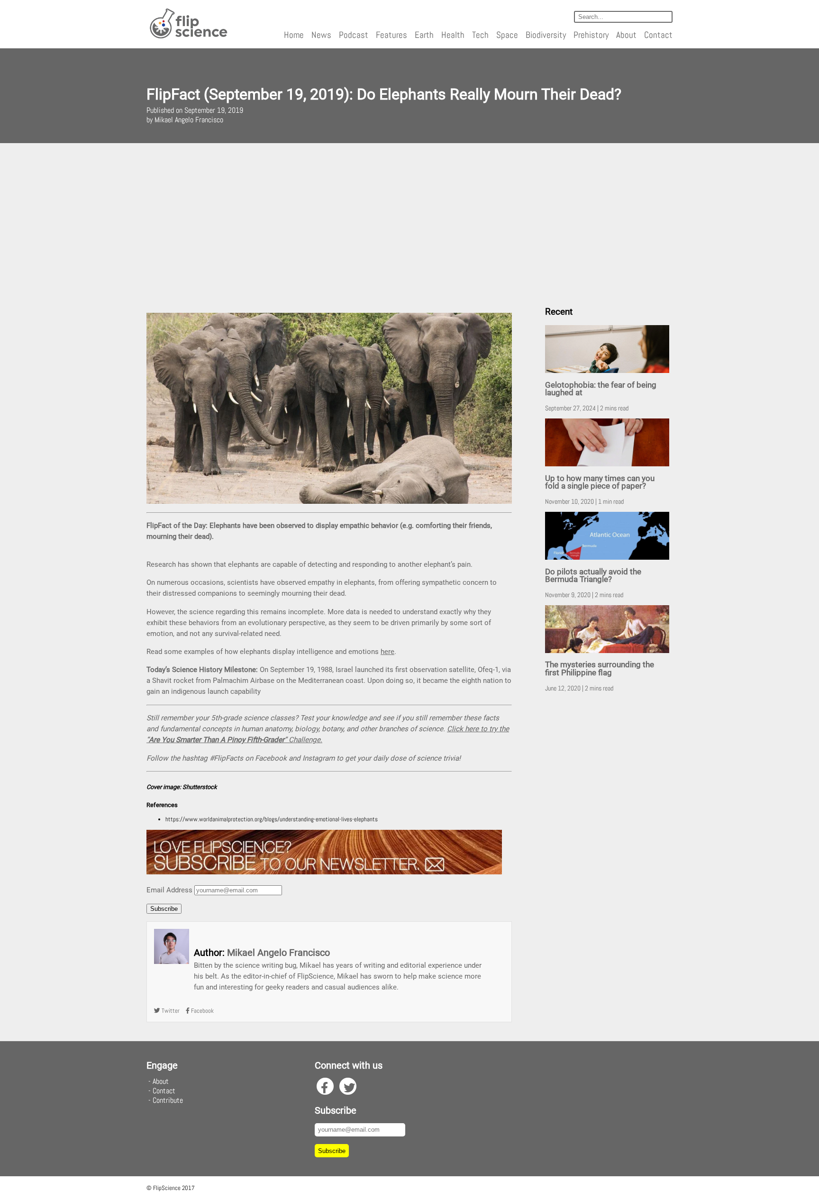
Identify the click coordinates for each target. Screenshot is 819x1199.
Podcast (353, 35)
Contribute (168, 1100)
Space (507, 35)
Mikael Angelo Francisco (278, 952)
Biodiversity (546, 35)
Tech (480, 35)
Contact (658, 35)
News (321, 35)
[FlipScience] (187, 37)
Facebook (202, 1011)
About (626, 35)
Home (294, 35)
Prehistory (591, 35)
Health (452, 35)
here (387, 651)
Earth (424, 35)
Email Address (169, 890)
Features (391, 35)
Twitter (170, 1011)
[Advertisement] (409, 220)
